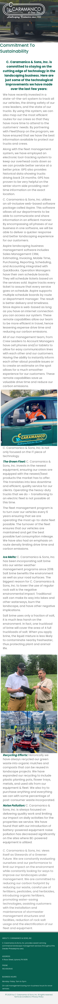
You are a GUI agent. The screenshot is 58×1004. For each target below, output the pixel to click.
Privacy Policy (38, 997)
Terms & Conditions (22, 997)
